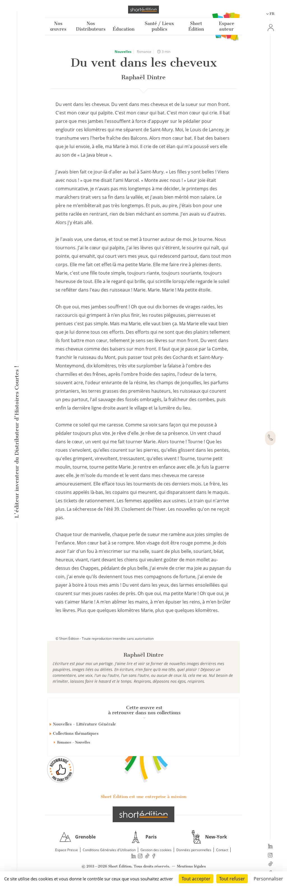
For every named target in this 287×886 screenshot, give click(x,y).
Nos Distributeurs (91, 26)
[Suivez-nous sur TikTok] (270, 864)
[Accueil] (143, 9)
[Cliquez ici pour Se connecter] (270, 27)
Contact (222, 849)
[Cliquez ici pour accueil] (143, 814)
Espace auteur (226, 26)
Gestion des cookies (156, 849)
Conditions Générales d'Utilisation (109, 849)
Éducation (124, 29)
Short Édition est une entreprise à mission (143, 796)
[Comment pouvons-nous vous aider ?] (270, 438)
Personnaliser (268, 879)
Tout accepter (196, 879)
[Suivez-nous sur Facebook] (154, 856)
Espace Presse (66, 849)
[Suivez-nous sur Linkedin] (270, 846)
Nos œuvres (58, 26)
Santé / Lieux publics (159, 26)
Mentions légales (191, 866)
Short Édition (196, 26)
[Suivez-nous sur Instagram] (270, 855)
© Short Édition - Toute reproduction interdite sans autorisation (104, 638)
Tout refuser (232, 879)
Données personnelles (193, 849)
